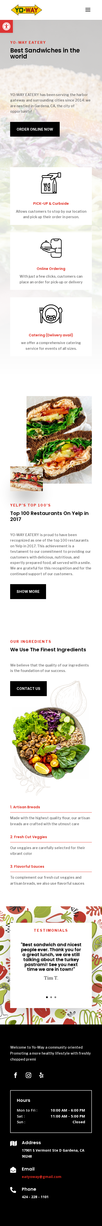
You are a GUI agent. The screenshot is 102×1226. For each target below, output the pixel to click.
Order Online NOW (35, 129)
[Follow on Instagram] (28, 1075)
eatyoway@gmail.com (41, 1176)
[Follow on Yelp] (41, 1075)
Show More (28, 591)
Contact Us (28, 688)
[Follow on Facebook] (15, 1075)
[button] (6, 26)
